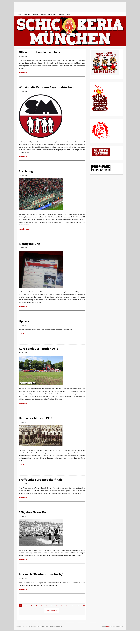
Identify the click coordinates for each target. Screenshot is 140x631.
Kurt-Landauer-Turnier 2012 (38, 349)
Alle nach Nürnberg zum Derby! (41, 574)
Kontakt (61, 14)
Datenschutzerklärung (55, 626)
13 (84, 605)
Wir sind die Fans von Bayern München (46, 87)
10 (66, 605)
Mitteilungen (52, 14)
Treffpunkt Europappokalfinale (41, 480)
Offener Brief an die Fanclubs (39, 52)
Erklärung (26, 171)
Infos (19, 14)
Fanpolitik (27, 14)
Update (24, 321)
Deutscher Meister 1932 (35, 418)
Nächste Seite (52, 610)
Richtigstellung (29, 244)
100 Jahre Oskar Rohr (34, 512)
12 (78, 605)
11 (72, 605)
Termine (35, 14)
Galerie (43, 14)
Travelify (108, 626)
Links (68, 14)
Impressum (43, 626)
